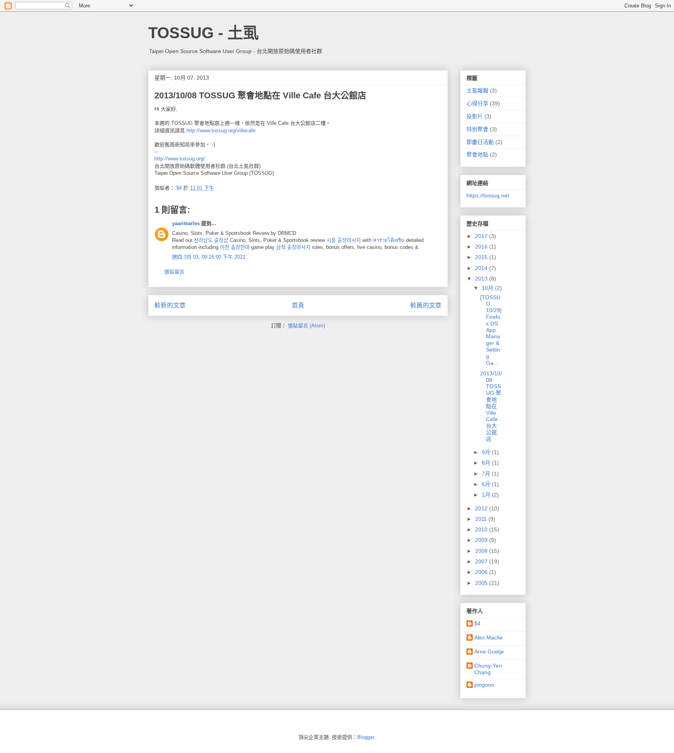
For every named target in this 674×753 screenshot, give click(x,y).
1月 (487, 495)
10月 (488, 288)
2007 (482, 561)
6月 (487, 484)
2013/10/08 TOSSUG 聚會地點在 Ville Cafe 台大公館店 (491, 406)
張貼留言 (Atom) (306, 326)
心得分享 (477, 103)
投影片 (474, 116)
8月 (487, 463)
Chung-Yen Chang (488, 668)
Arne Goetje (489, 651)
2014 (482, 268)
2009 (482, 540)
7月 (487, 474)
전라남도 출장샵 (211, 240)
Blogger (365, 737)
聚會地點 (477, 154)
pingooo (484, 685)
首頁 (298, 305)
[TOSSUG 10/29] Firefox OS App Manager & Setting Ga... (491, 330)
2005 (482, 583)
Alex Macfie (488, 637)
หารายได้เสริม (388, 240)
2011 (481, 519)
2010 (482, 529)
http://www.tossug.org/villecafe (220, 130)
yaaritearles (186, 223)
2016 (482, 246)
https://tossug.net (487, 195)
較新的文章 (170, 305)
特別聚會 (477, 129)
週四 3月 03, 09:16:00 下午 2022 (208, 257)
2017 (482, 236)
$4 (477, 623)
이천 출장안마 (235, 247)
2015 (482, 257)
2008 (482, 551)
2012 (482, 508)
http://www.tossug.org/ (179, 159)
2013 (482, 278)
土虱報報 (477, 90)
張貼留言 (174, 272)
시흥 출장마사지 (343, 240)
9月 (487, 452)
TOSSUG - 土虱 (203, 32)
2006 (482, 572)
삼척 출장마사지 (293, 247)
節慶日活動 (480, 142)
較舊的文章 (426, 305)
